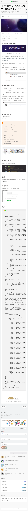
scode (3, 498)
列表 (17, 498)
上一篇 (3, 406)
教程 (12, 498)
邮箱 (2, 437)
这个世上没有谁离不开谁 (10, 464)
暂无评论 (4, 12)
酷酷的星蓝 (5, 11)
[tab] (5, 453)
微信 (4, 500)
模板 (7, 500)
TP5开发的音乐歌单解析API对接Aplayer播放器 (15, 456)
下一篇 (24, 406)
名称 (2, 431)
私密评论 (22, 428)
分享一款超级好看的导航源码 (11, 469)
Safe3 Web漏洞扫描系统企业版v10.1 (12, 460)
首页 (4, 16)
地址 (2, 442)
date (14, 498)
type (6, 498)
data (20, 498)
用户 (9, 498)
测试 (23, 498)
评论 (2, 417)
